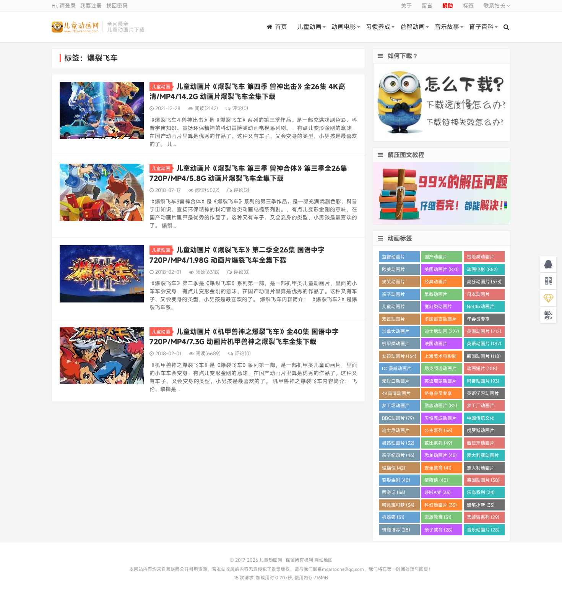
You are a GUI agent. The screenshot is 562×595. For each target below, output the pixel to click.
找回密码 (117, 5)
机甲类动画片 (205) (395, 344)
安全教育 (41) (438, 468)
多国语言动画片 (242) (440, 320)
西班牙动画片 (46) (480, 444)
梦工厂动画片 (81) (480, 406)
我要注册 (91, 5)
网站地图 (323, 560)
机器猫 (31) (393, 517)
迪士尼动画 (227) (441, 331)
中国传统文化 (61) (480, 419)
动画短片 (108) (482, 368)
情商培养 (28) (396, 530)
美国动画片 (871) (441, 269)
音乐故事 (447, 27)
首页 (281, 27)
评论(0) (240, 108)
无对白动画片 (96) (395, 382)
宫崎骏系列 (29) (483, 517)
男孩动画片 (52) (398, 443)
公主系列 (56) (438, 430)
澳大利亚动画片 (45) (483, 456)
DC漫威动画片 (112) (396, 369)
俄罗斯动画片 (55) (480, 431)
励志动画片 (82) (440, 405)
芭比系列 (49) (438, 443)
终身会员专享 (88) (438, 394)
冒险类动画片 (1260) (480, 258)
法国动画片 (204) (435, 344)
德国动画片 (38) (483, 480)
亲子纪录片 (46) (398, 455)
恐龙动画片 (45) (440, 455)
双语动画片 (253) (393, 320)
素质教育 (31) (438, 517)
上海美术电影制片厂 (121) (440, 357)
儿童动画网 (75, 27)
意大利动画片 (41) (480, 469)
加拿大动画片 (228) (395, 332)
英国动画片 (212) (484, 331)
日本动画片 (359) (478, 295)
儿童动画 (309, 27)
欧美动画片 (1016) (393, 270)
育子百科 (481, 27)
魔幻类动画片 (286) (438, 307)
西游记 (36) (393, 492)
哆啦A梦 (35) (437, 492)
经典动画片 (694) (435, 282)
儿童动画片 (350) (393, 307)
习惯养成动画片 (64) (440, 419)
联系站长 (495, 5)
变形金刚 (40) (396, 480)
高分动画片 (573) (484, 281)
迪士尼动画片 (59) (395, 431)
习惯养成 (378, 27)
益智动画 (412, 27)
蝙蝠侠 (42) (393, 468)
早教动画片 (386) (435, 295)
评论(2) (241, 190)
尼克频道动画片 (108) (440, 369)
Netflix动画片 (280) (480, 307)
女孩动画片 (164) (399, 356)
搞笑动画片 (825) (393, 282)
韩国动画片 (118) (484, 356)
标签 (468, 5)
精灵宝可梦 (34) (398, 505)
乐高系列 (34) (481, 492)
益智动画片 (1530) (393, 258)
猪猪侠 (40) (436, 480)
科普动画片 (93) (483, 381)
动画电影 (343, 27)
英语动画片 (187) (484, 343)
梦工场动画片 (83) (395, 406)
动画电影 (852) (482, 269)
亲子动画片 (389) (393, 295)
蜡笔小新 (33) (481, 505)
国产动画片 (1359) (435, 258)
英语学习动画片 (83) (483, 394)
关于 (406, 5)
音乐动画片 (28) (483, 530)
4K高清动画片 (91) (396, 394)
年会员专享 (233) (478, 320)
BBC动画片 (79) (398, 418)
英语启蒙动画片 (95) (440, 382)
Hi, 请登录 (64, 5)
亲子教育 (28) (438, 530)
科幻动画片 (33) (440, 505)
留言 (427, 5)
